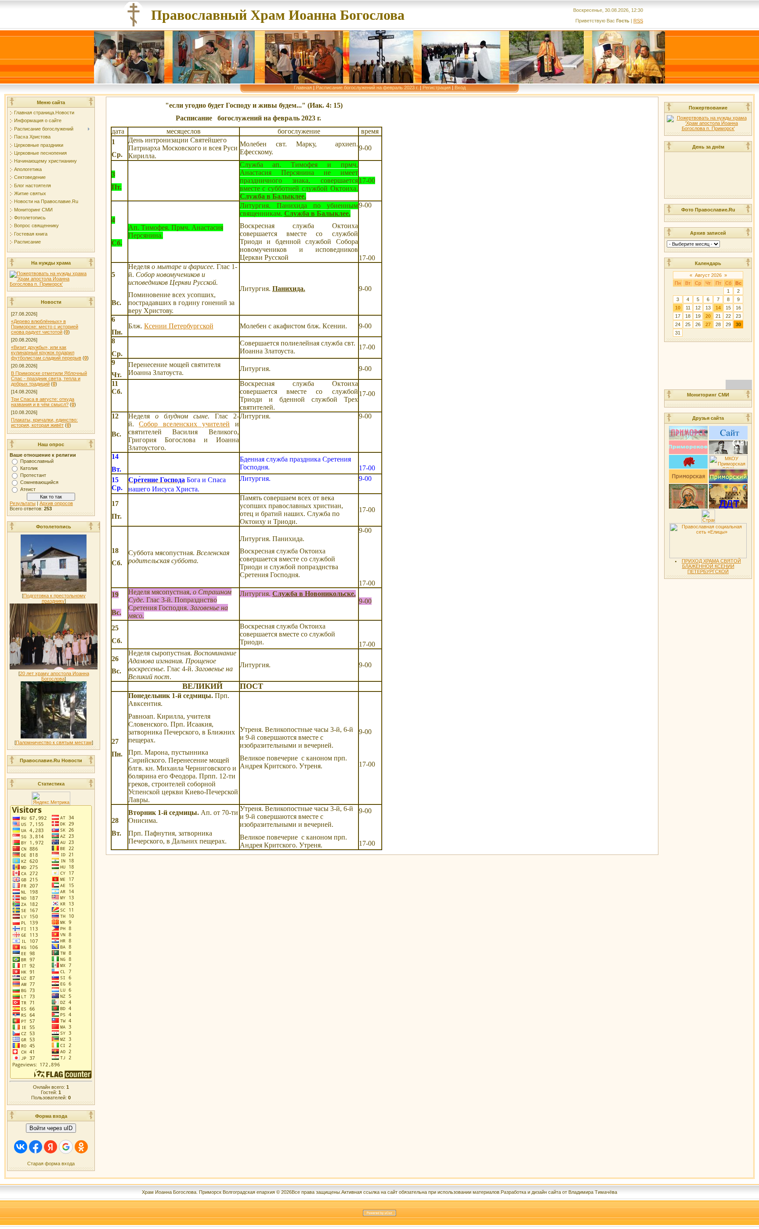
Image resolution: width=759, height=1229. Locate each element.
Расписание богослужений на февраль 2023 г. (367, 87)
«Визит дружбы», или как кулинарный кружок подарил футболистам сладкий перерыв (46, 352)
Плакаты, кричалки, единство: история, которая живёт (44, 422)
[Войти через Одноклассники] (81, 1146)
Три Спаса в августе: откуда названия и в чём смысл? (42, 401)
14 (718, 307)
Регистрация (437, 87)
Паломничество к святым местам (54, 742)
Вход (460, 87)
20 (708, 316)
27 (708, 324)
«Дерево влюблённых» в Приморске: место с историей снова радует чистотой (44, 327)
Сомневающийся (39, 482)
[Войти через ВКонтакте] (20, 1146)
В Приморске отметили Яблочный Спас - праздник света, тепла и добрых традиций (49, 378)
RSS (638, 20)
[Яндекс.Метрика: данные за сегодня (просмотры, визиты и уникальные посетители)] (51, 798)
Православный (37, 461)
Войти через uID (50, 1128)
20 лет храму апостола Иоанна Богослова (54, 676)
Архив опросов (56, 503)
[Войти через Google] (66, 1147)
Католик (29, 468)
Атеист (28, 489)
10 (677, 307)
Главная (303, 87)
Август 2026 (708, 275)
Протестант (33, 475)
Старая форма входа (51, 1163)
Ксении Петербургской (178, 326)
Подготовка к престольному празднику (54, 598)
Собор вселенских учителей (184, 424)
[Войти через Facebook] (35, 1146)
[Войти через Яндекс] (50, 1146)
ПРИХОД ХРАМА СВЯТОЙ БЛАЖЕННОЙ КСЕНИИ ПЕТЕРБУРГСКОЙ (711, 566)
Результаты (23, 503)
